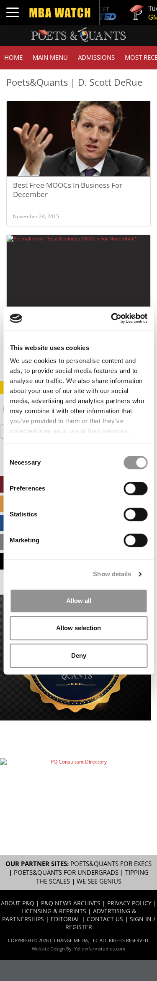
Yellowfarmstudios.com (99, 948)
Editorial (65, 919)
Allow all (78, 600)
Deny (78, 655)
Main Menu (50, 57)
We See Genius (99, 881)
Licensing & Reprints (53, 911)
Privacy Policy (129, 903)
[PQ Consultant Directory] (75, 781)
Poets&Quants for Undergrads (66, 872)
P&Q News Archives (70, 903)
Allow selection (78, 627)
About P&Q (17, 903)
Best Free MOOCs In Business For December (67, 189)
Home (13, 57)
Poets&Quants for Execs (111, 863)
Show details (112, 573)
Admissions (96, 57)
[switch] (135, 488)
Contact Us (105, 919)
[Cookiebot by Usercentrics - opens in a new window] (111, 318)
